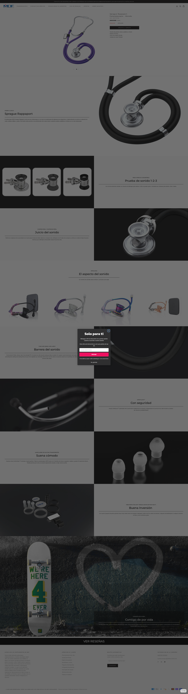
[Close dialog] (108, 330)
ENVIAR (94, 354)
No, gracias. (94, 362)
